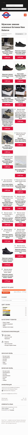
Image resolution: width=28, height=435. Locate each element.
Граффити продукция (8, 324)
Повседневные (6, 357)
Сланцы (5, 363)
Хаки (4, 313)
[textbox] (14, 300)
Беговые (5, 359)
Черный (4, 315)
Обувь (4, 325)
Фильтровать (6, 292)
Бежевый (5, 307)
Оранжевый (5, 310)
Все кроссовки (6, 356)
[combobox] (14, 300)
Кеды (4, 362)
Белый (4, 309)
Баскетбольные (6, 375)
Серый (4, 312)
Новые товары (6, 322)
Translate (12, 410)
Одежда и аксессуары (8, 327)
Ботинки (5, 360)
